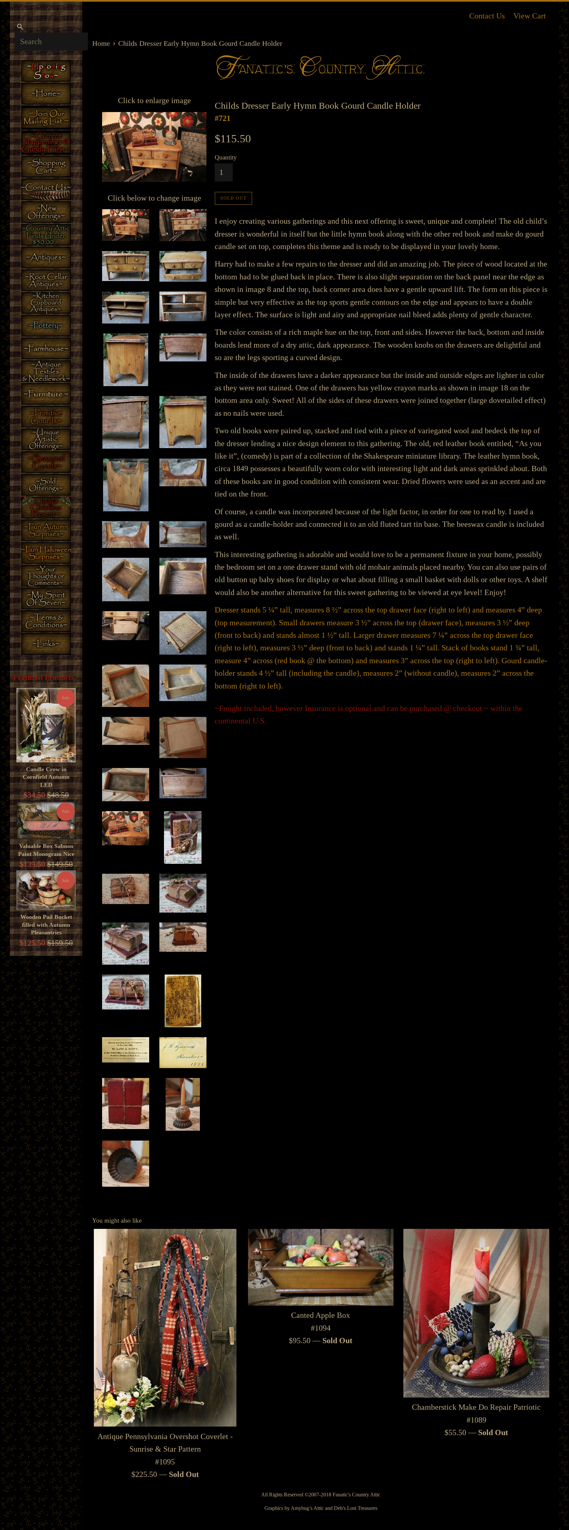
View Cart (529, 16)
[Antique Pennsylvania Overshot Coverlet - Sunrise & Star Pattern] (165, 1328)
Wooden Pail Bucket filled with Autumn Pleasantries (46, 925)
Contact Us (487, 16)
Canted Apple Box (320, 1315)
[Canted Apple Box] (321, 1267)
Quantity (226, 157)
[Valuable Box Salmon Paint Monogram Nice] (46, 820)
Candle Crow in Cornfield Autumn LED (46, 777)
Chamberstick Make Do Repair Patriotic (476, 1407)
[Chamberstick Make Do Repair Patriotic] (476, 1313)
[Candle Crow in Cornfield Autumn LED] (46, 725)
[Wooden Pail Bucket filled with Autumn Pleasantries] (46, 890)
